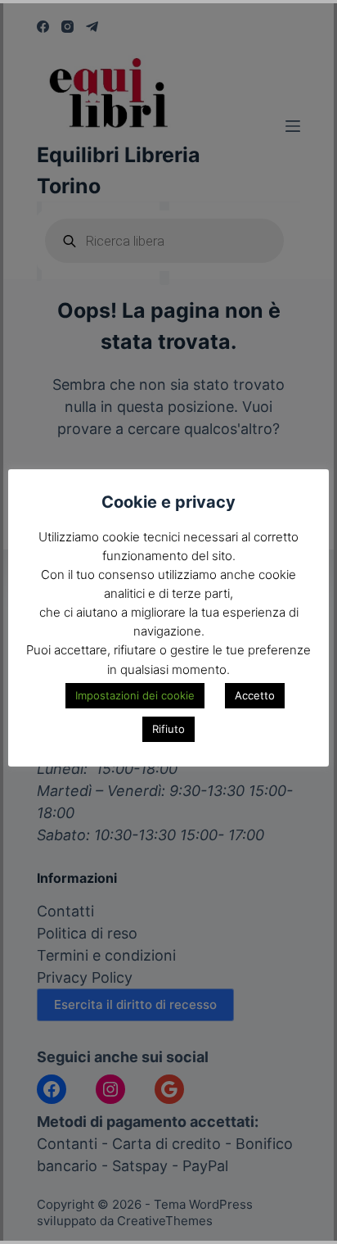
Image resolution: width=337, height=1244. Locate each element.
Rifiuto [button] (168, 728)
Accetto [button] (255, 695)
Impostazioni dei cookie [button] (135, 695)
